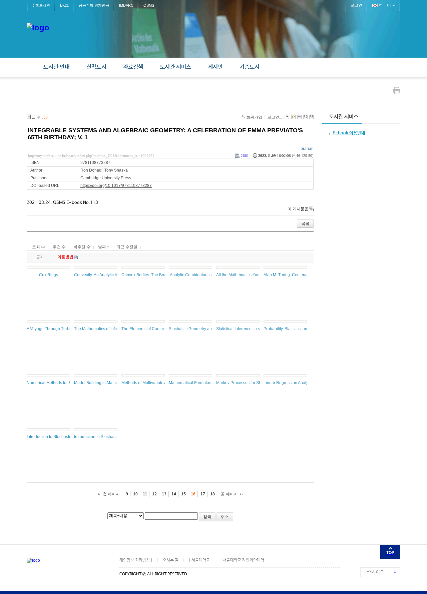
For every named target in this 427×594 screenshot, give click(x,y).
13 (164, 494)
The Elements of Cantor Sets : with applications (163, 328)
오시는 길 (170, 560)
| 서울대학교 (199, 560)
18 (212, 494)
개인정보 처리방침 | (135, 560)
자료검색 (133, 67)
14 (173, 494)
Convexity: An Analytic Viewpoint (103, 275)
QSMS (148, 5)
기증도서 (250, 67)
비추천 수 (81, 247)
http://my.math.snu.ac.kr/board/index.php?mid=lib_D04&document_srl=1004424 (91, 156)
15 (183, 494)
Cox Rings (48, 275)
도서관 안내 (56, 67)
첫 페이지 (111, 494)
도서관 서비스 (175, 67)
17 (202, 494)
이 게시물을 (298, 209)
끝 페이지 (229, 494)
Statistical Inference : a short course (248, 328)
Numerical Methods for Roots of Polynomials (67, 382)
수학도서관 (41, 5)
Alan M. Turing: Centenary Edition (294, 275)
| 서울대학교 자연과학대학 (242, 560)
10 (135, 494)
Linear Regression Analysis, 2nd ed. (296, 382)
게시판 (215, 67)
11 (145, 494)
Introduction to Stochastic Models (56, 436)
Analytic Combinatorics (190, 275)
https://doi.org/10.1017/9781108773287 (116, 185)
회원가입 (254, 117)
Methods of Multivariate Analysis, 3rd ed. (157, 382)
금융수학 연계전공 (94, 5)
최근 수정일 (126, 247)
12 (154, 494)
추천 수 (59, 247)
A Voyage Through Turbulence (54, 328)
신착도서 (96, 67)
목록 (305, 223)
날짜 (102, 247)
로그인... (274, 117)
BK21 (64, 5)
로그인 (356, 5)
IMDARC (126, 5)
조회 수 (38, 247)
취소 (225, 516)
